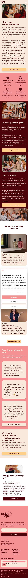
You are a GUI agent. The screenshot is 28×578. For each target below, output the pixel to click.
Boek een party (14, 69)
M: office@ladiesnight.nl (7, 543)
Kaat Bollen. (14, 58)
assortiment (15, 44)
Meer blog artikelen (14, 341)
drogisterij (5, 493)
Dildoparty (15, 552)
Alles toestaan (14, 297)
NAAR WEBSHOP (14, 499)
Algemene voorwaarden (7, 570)
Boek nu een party (14, 453)
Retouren (3, 551)
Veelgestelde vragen (6, 571)
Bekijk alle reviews (14, 424)
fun (14, 490)
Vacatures (15, 549)
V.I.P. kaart (4, 552)
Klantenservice (5, 549)
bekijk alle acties (14, 150)
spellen (22, 490)
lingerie (5, 491)
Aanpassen (13, 301)
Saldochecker (15, 554)
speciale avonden (13, 127)
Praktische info (14, 205)
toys (4, 490)
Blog (2, 554)
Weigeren (14, 306)
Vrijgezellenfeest (16, 551)
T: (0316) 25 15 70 (5, 545)
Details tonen (20, 293)
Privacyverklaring (18, 570)
